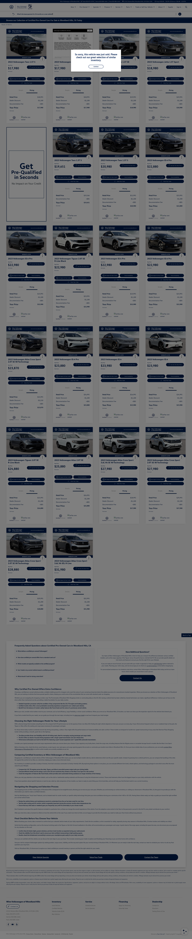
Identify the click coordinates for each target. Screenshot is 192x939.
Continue (96, 66)
